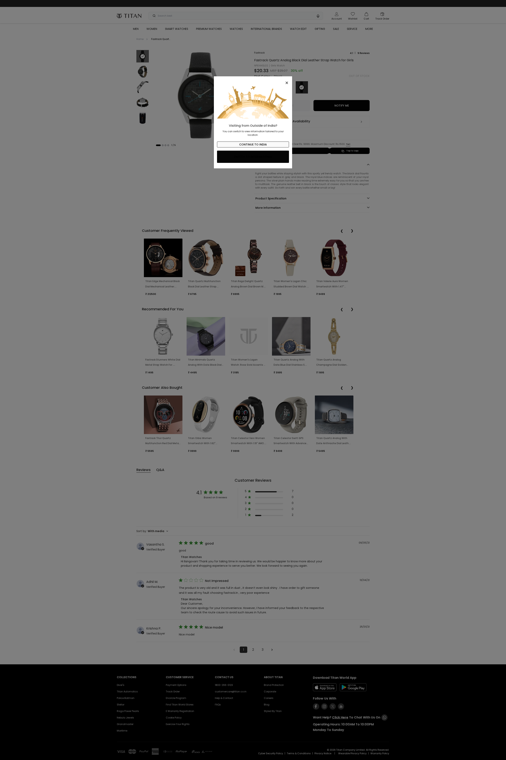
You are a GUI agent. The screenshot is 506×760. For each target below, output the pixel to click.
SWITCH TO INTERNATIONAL (253, 157)
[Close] (253, 80)
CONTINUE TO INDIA (253, 144)
